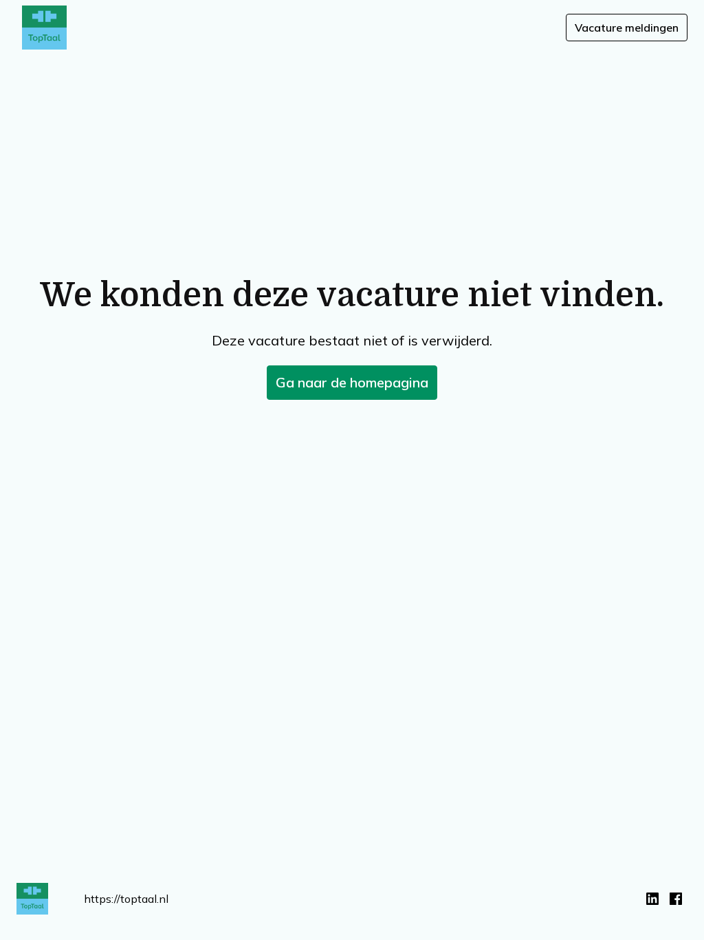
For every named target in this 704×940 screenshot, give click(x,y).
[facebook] (676, 898)
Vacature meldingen (627, 27)
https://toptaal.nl (126, 899)
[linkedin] (652, 898)
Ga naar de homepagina (352, 382)
